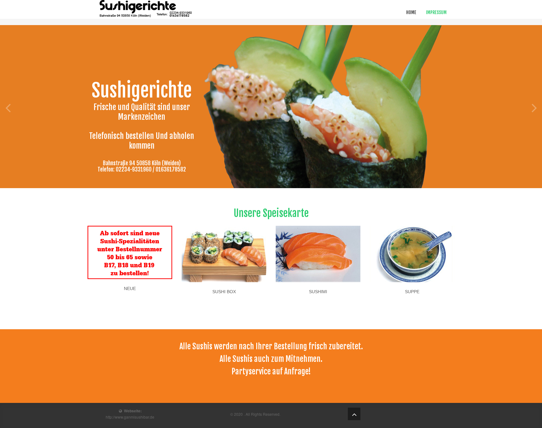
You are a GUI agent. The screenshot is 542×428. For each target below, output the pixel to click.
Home (411, 12)
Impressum (436, 12)
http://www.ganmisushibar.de (130, 417)
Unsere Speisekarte (271, 213)
